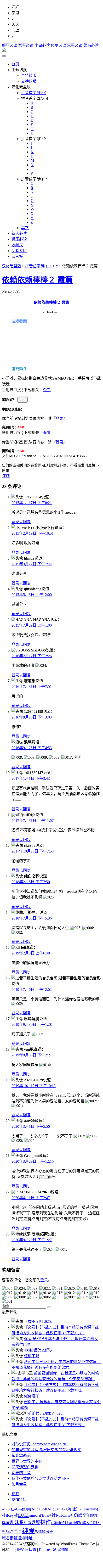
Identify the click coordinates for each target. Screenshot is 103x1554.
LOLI (23, 1515)
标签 (15, 1494)
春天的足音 (21, 1473)
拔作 (6, 476)
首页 (15, 64)
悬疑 (36, 1522)
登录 (59, 418)
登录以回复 (21, 522)
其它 (25, 228)
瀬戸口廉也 (81, 1523)
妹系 (19, 1522)
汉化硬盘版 (11, 266)
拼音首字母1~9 (33, 93)
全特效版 (28, 75)
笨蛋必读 (74, 45)
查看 (47, 390)
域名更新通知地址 (17, 1538)
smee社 (69, 1515)
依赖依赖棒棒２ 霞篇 (37, 279)
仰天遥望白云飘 (24, 1467)
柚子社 (63, 1523)
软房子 (47, 1532)
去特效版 (28, 81)
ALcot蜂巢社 (22, 1509)
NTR (60, 1515)
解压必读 (9, 45)
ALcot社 (8, 1509)
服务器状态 (26, 1550)
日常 (54, 1523)
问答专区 (19, 251)
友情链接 (19, 1500)
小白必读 (42, 45)
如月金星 (19, 1484)
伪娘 (78, 1515)
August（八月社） (63, 1509)
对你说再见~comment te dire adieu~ (39, 1444)
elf (82, 1509)
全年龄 (88, 1515)
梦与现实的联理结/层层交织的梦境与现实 (46, 1450)
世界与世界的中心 (26, 1461)
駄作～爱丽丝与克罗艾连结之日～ (40, 1478)
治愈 (71, 1523)
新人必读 (19, 233)
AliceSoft (39, 1509)
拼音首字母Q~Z (38, 266)
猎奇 (10, 1531)
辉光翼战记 (21, 1455)
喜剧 (10, 1522)
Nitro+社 (48, 1515)
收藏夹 (17, 245)
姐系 (28, 1523)
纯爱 (28, 1530)
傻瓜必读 (58, 45)
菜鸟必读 (91, 45)
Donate (44, 1550)
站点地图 (60, 1550)
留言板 (17, 256)
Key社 (12, 1515)
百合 (18, 1531)
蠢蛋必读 (26, 45)
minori (34, 1515)
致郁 (38, 1532)
